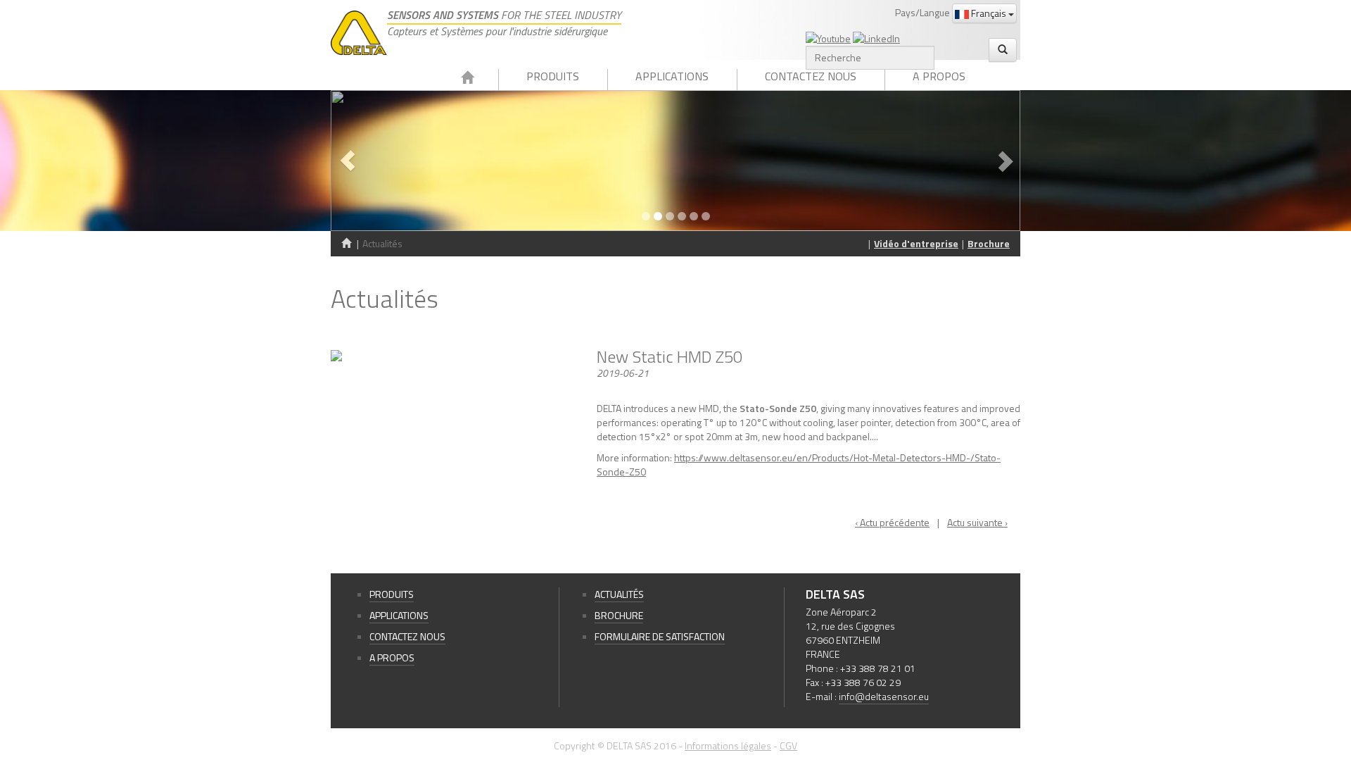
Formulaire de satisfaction (660, 636)
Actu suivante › (977, 522)
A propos (939, 76)
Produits (552, 76)
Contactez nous (810, 76)
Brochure (989, 243)
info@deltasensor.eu (884, 696)
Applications (672, 76)
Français (988, 13)
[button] (382, 160)
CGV (788, 745)
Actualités (619, 594)
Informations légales (728, 745)
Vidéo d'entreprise (916, 243)
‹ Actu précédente (892, 522)
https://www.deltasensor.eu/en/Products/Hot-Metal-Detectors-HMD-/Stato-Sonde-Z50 (799, 464)
